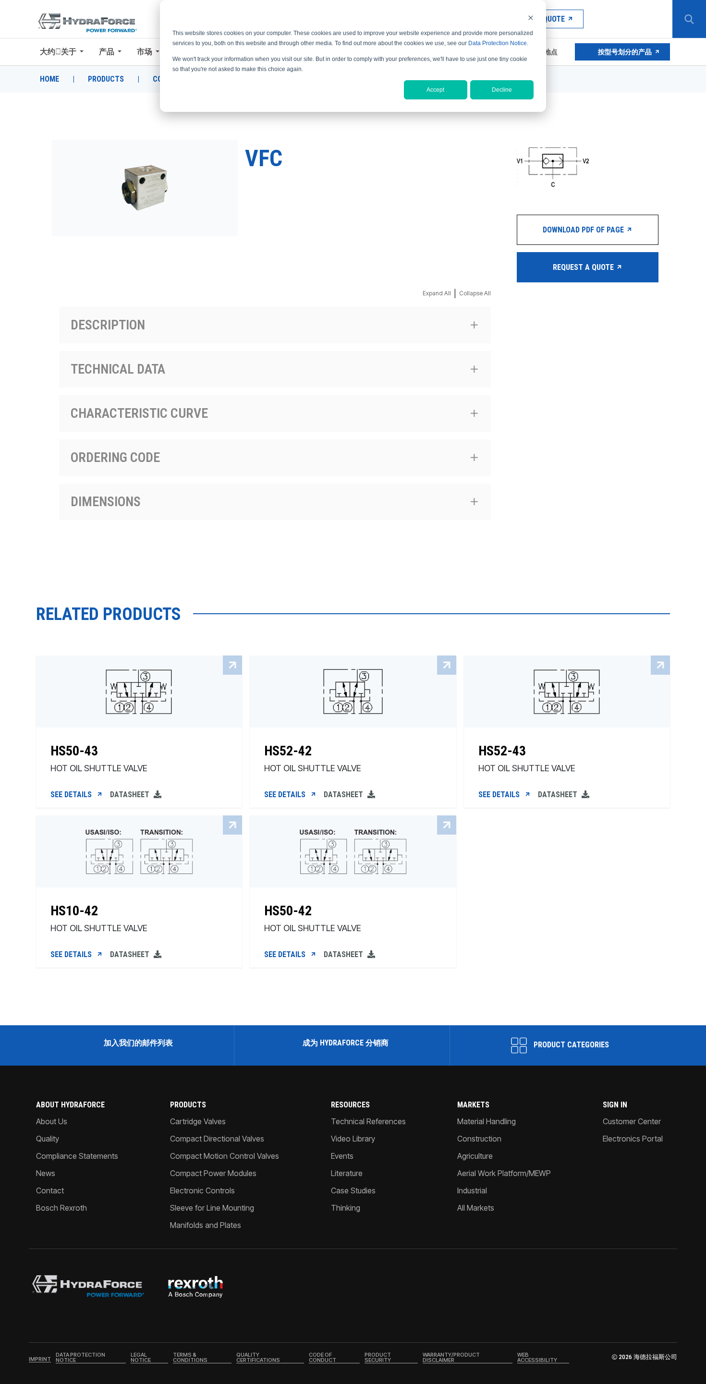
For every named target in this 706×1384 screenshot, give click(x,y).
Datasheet (130, 794)
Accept (435, 89)
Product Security (378, 1357)
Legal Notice (141, 1357)
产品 (106, 51)
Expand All (437, 293)
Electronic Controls (202, 1190)
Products (106, 79)
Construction (479, 1138)
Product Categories (570, 1044)
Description (108, 325)
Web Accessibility (537, 1357)
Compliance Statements (77, 1156)
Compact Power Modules (213, 1173)
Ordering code (115, 457)
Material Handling (486, 1121)
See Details (72, 794)
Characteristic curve (139, 413)
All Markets (475, 1208)
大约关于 (58, 51)
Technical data (118, 369)
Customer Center (632, 1121)
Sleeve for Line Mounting (212, 1208)
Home (49, 79)
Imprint (40, 1359)
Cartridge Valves (198, 1121)
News (45, 1173)
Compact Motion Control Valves (224, 1156)
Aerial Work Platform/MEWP (504, 1173)
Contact (50, 1190)
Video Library (353, 1138)
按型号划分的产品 (624, 52)
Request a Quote (584, 267)
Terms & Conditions (190, 1357)
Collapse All (475, 293)
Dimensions (106, 502)
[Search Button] (689, 19)
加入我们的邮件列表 (138, 1042)
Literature (347, 1173)
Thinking (345, 1208)
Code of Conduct (322, 1357)
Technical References (368, 1121)
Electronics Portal (633, 1138)
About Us (51, 1121)
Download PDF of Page (584, 229)
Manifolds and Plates (205, 1225)
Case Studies (353, 1190)
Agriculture (475, 1156)
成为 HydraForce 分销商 (346, 1042)
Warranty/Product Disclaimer (451, 1357)
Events (342, 1156)
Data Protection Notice (497, 43)
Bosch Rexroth (61, 1208)
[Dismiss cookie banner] (531, 17)
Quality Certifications (258, 1357)
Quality (47, 1138)
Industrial (472, 1190)
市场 (144, 51)
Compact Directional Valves (217, 1138)
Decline (502, 89)
